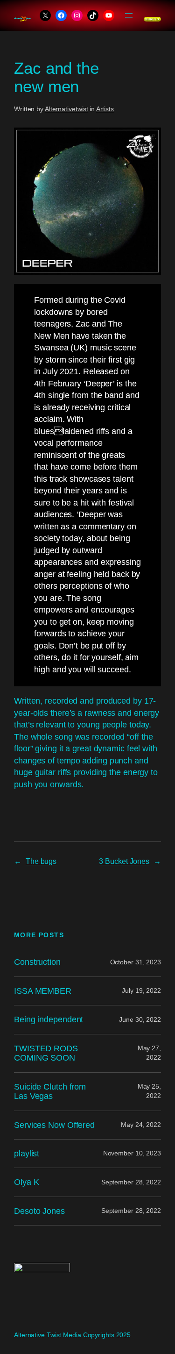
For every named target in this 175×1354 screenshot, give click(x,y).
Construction (37, 962)
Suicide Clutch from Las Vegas (50, 1091)
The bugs (41, 861)
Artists (105, 109)
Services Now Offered (54, 1125)
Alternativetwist (66, 109)
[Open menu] (128, 15)
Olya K (26, 1182)
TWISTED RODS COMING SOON (46, 1053)
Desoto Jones (39, 1211)
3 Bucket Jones (124, 861)
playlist (26, 1153)
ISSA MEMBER (42, 991)
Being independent (48, 1019)
